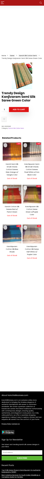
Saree (12, 56)
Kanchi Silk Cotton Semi (28, 56)
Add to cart (19, 110)
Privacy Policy (6, 424)
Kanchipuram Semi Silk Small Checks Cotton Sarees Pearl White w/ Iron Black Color (31, 169)
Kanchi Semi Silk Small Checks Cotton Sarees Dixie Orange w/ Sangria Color (12, 169)
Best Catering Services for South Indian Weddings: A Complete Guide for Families (21, 476)
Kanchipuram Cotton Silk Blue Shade (12, 249)
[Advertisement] (22, 29)
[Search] (40, 3)
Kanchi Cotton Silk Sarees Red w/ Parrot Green (12, 209)
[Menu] (2, 3)
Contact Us (16, 424)
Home (4, 56)
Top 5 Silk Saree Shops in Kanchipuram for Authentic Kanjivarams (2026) (21, 471)
